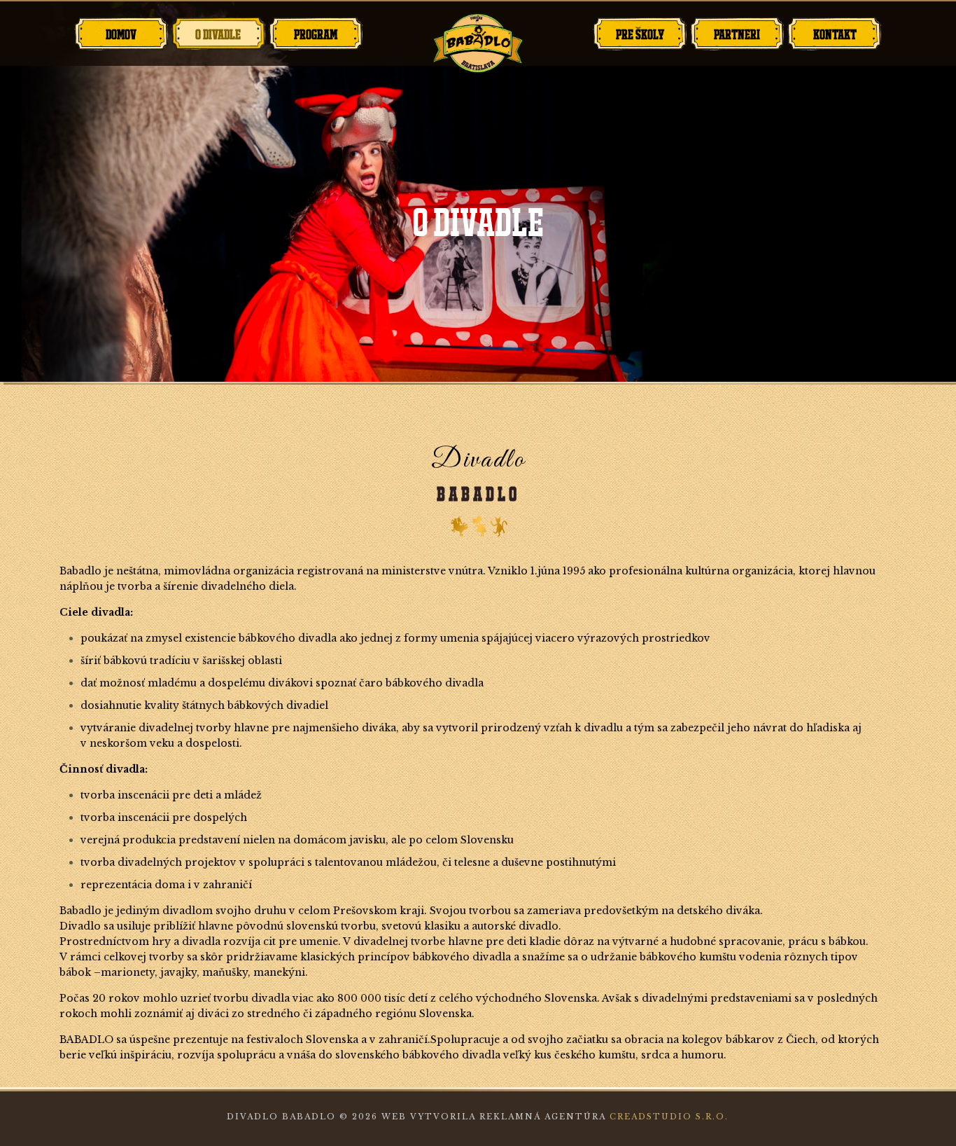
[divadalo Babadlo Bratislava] (478, 43)
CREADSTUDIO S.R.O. (669, 1116)
